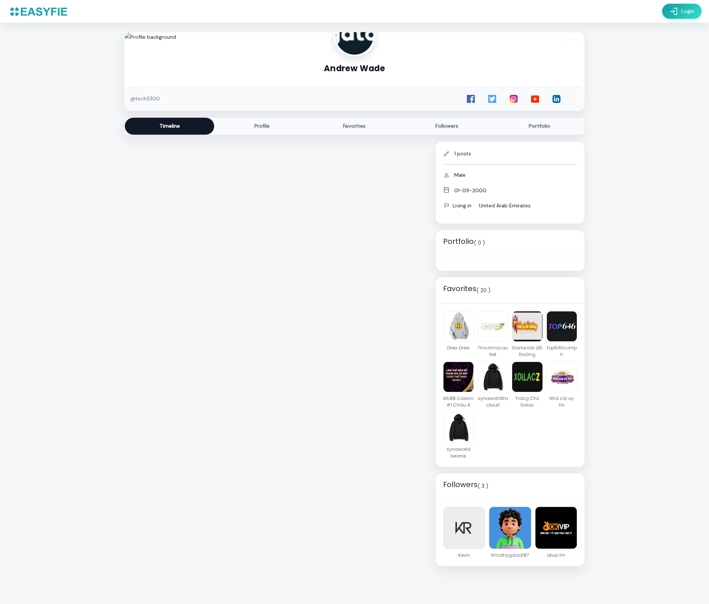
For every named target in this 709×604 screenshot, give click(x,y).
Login (681, 11)
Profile (262, 125)
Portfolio (539, 125)
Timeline (170, 125)
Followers (446, 125)
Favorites (354, 125)
